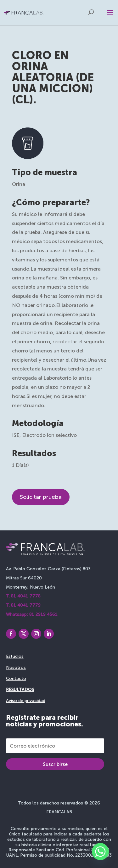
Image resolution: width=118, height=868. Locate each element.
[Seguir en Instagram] (36, 634)
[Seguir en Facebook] (11, 634)
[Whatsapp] (100, 851)
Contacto (16, 678)
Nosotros (16, 667)
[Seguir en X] (24, 634)
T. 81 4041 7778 (23, 596)
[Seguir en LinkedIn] (49, 634)
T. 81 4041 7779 (23, 605)
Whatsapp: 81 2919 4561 (32, 614)
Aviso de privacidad (25, 700)
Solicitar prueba (41, 496)
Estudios (15, 656)
